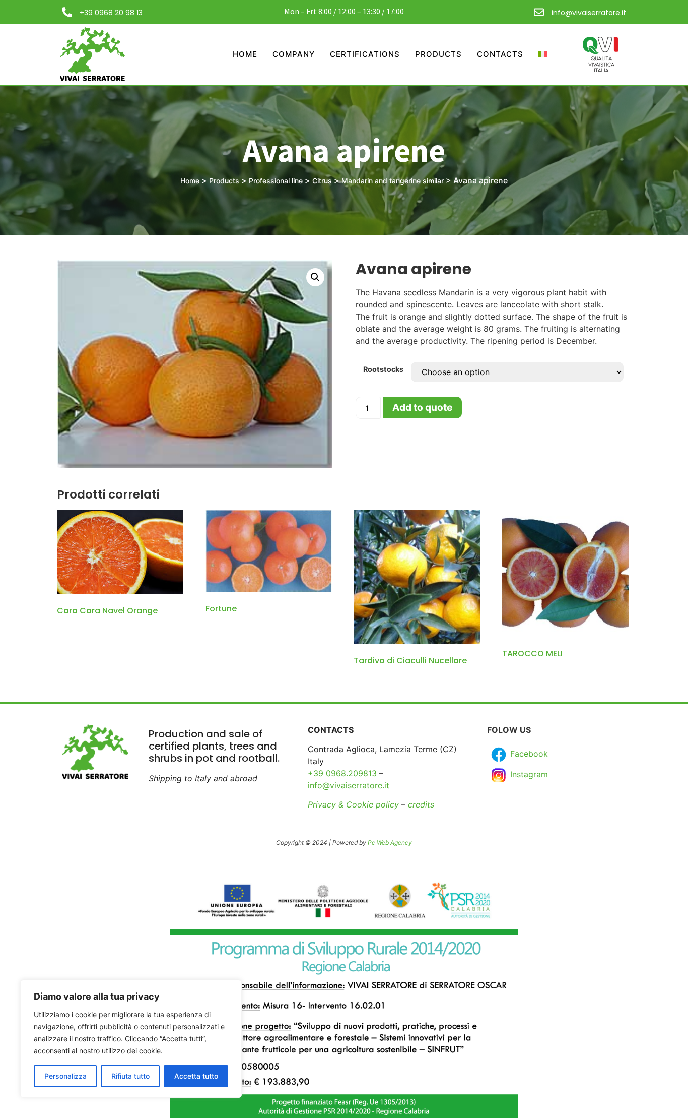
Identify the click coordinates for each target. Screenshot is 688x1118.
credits (421, 804)
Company (293, 54)
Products (438, 54)
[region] (131, 1039)
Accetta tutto (196, 1076)
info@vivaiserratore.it (589, 13)
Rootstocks (383, 369)
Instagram (528, 774)
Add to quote (422, 407)
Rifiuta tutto (130, 1076)
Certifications (365, 54)
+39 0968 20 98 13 (111, 13)
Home (245, 54)
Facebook (528, 754)
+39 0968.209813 (342, 773)
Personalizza (65, 1076)
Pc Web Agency (390, 842)
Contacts (500, 54)
